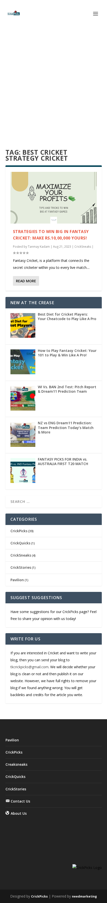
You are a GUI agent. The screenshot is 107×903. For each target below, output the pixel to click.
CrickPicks (18, 530)
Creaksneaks (16, 764)
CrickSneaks (82, 246)
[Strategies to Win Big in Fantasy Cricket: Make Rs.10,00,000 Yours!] (53, 198)
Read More (26, 281)
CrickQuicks (20, 543)
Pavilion (17, 579)
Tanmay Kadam (39, 246)
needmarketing (84, 896)
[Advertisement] (53, 83)
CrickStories (20, 567)
